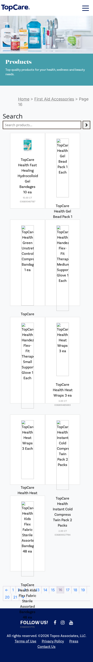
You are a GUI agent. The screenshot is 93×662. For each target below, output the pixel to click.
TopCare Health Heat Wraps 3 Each (27, 495)
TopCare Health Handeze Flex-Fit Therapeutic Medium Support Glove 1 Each (62, 341)
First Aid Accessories (54, 99)
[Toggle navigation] (85, 8)
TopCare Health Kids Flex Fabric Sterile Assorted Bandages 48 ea (27, 601)
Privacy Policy (53, 641)
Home (23, 99)
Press (73, 641)
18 (75, 590)
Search (13, 116)
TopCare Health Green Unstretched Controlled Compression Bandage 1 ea (28, 333)
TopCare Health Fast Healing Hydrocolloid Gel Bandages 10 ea (28, 176)
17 (68, 590)
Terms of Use (25, 641)
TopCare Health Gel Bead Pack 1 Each (62, 214)
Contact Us (46, 646)
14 (45, 590)
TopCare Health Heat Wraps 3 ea (62, 390)
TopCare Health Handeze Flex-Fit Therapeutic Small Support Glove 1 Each (27, 439)
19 (83, 590)
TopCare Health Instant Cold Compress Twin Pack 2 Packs (62, 512)
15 (53, 590)
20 (7, 597)
